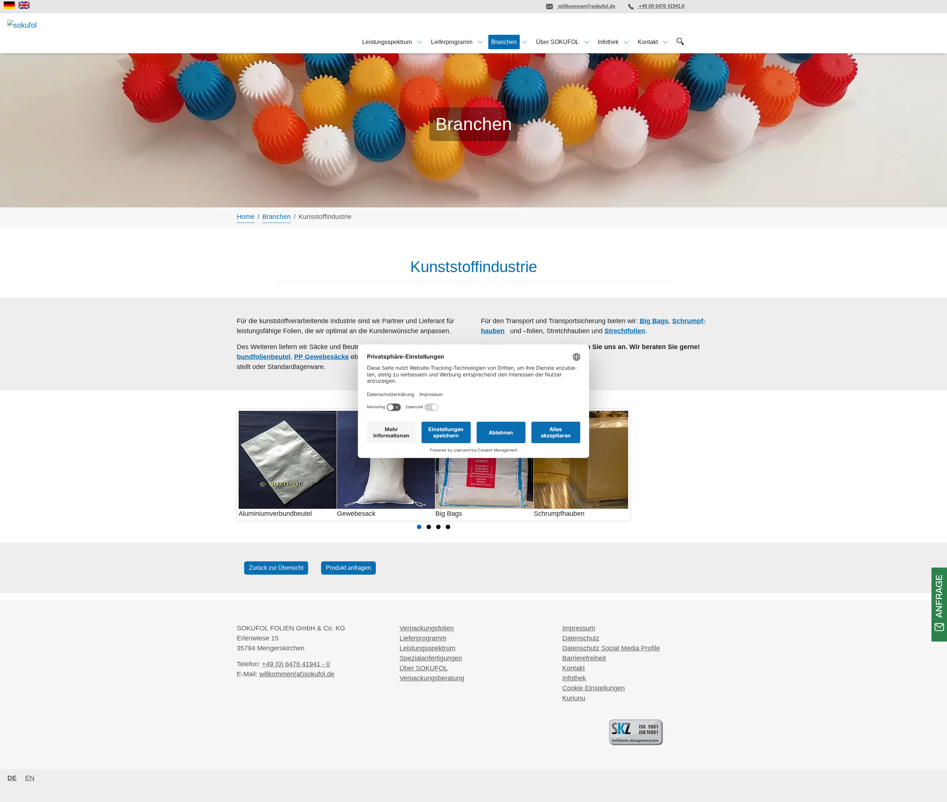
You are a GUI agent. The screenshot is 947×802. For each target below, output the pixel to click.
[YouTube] (529, 6)
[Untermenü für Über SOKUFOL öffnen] (586, 42)
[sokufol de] (9, 5)
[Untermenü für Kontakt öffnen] (665, 42)
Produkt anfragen (348, 568)
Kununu (573, 698)
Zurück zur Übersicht (276, 568)
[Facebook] (488, 6)
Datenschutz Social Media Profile (611, 648)
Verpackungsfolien (427, 628)
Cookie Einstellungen (593, 688)
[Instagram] (509, 6)
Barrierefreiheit (584, 658)
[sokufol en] (24, 5)
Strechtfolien (624, 331)
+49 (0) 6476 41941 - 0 (296, 664)
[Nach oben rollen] (930, 785)
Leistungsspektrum (427, 648)
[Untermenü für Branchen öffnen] (524, 42)
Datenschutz (580, 638)
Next (618, 465)
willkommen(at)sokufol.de (296, 674)
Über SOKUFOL (424, 668)
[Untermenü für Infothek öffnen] (626, 42)
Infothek (574, 678)
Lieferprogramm (423, 638)
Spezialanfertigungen (431, 658)
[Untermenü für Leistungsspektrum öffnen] (419, 42)
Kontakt (573, 668)
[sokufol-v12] (36, 33)
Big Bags (654, 321)
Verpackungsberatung (432, 678)
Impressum (578, 628)
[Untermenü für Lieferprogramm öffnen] (480, 42)
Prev (248, 465)
